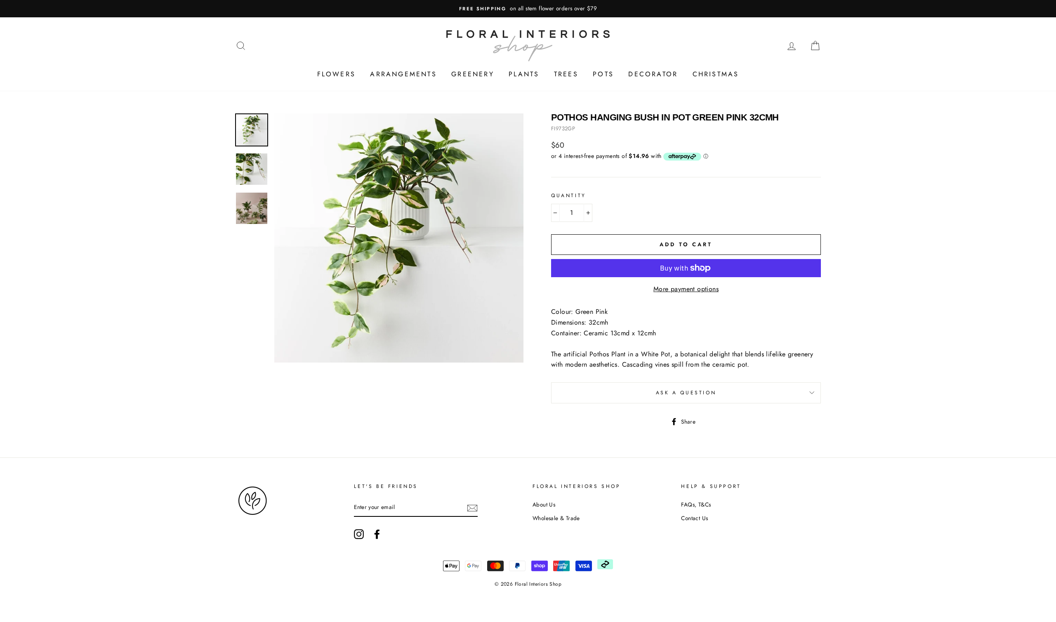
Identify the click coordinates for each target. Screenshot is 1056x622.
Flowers (336, 74)
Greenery (472, 74)
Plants (524, 74)
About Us (544, 504)
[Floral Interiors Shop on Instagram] (359, 534)
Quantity (568, 195)
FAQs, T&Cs (696, 504)
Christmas (716, 74)
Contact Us (694, 518)
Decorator (653, 74)
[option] (528, 8)
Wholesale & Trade (556, 518)
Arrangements (403, 74)
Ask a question (686, 392)
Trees (566, 74)
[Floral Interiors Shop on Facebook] (377, 534)
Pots (603, 74)
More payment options (686, 289)
